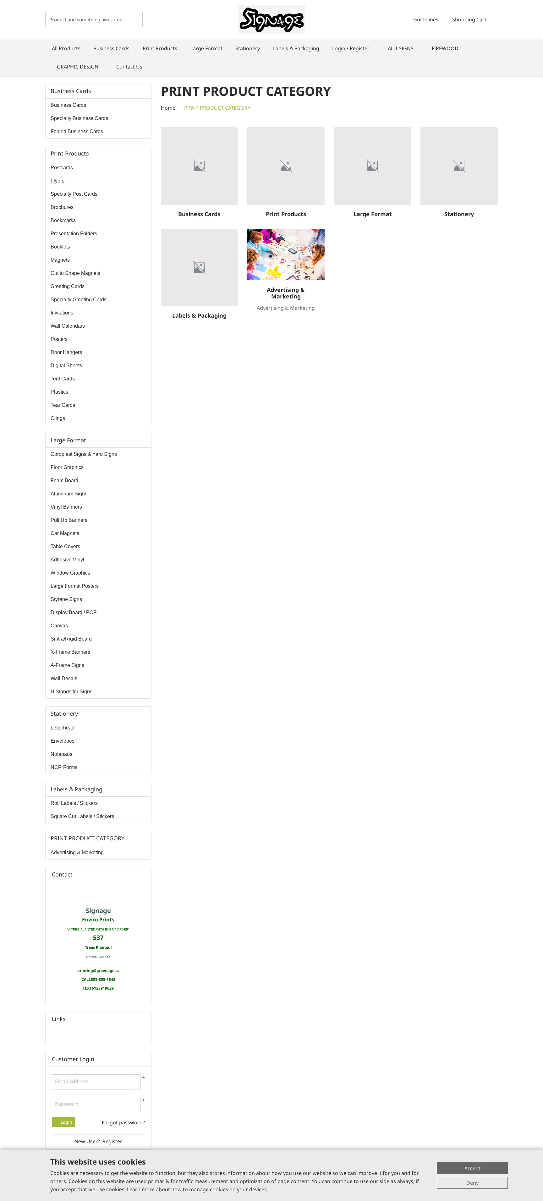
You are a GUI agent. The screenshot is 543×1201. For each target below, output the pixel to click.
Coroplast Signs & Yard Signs (84, 454)
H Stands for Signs (71, 691)
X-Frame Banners (70, 652)
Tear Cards (63, 405)
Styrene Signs (66, 599)
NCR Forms (64, 767)
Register (112, 1141)
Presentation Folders (74, 233)
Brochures (62, 207)
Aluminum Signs (69, 493)
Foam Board (64, 480)
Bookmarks (63, 220)
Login (65, 1122)
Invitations (62, 312)
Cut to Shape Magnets (75, 273)
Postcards (62, 167)
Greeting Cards (68, 286)
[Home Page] (271, 19)
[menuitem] (66, 48)
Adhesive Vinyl (67, 559)
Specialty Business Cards (79, 118)
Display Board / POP (74, 612)
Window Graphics (70, 573)
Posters (59, 339)
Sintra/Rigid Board (71, 638)
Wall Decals (64, 678)
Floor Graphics (67, 467)
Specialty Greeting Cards (79, 299)
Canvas (59, 625)
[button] (135, 1104)
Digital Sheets (66, 365)
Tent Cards (63, 378)
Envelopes (62, 741)
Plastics (59, 392)
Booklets (60, 246)
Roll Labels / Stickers (74, 803)
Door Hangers (66, 352)
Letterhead (62, 727)
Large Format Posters (75, 586)
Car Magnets (65, 533)
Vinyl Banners (66, 507)
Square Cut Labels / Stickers (82, 816)
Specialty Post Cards (74, 194)
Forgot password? (123, 1122)
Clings (58, 418)
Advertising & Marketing (77, 852)
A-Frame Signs (67, 665)
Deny (472, 1182)
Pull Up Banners (69, 520)
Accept (472, 1168)
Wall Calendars (68, 326)
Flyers (57, 180)
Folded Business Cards (77, 131)
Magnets (60, 260)
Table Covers (65, 546)
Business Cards (68, 105)
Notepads (61, 754)
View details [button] (370, 229)
